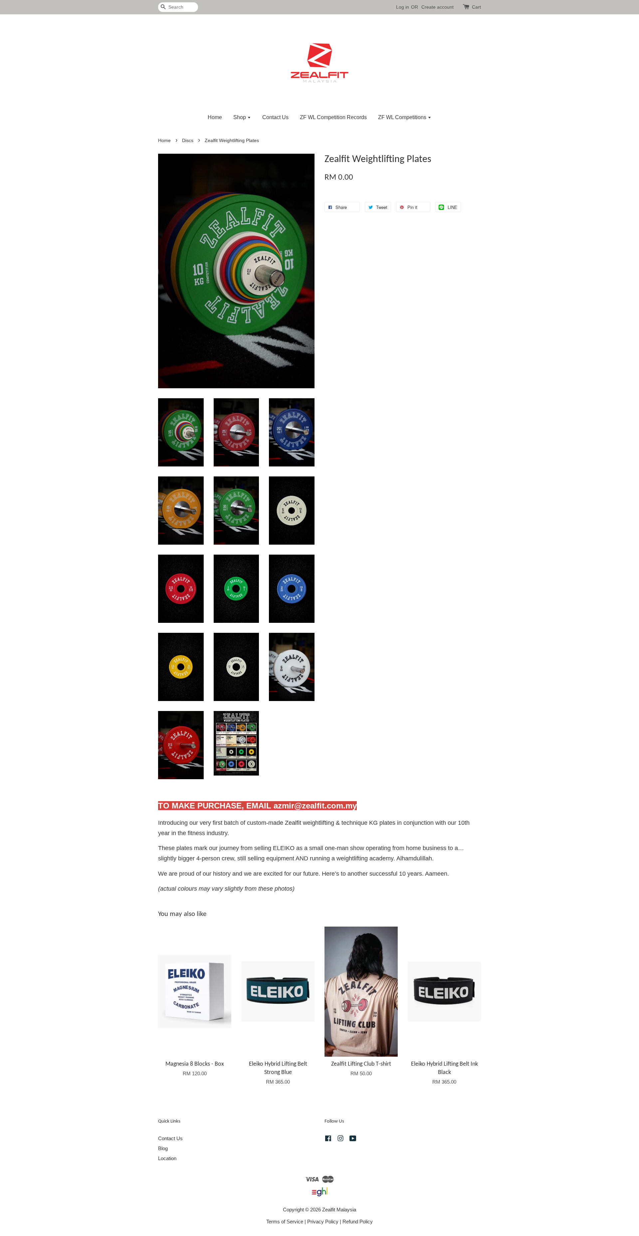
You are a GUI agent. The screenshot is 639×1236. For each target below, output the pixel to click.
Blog (163, 1148)
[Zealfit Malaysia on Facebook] (328, 1139)
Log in (402, 7)
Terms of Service (284, 1221)
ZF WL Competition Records (333, 117)
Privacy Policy (322, 1221)
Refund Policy (357, 1221)
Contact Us (275, 117)
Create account (437, 7)
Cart (476, 7)
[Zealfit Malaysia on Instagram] (340, 1139)
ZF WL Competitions (403, 117)
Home (215, 117)
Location (167, 1158)
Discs (187, 140)
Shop (240, 117)
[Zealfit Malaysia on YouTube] (353, 1139)
